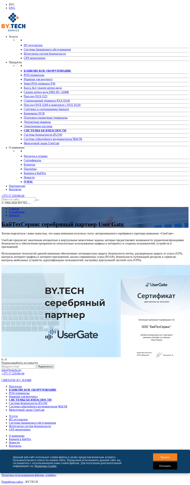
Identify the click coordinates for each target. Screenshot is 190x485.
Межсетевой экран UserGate (41, 143)
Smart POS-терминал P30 (39, 83)
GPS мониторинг (35, 58)
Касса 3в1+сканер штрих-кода (43, 87)
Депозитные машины (37, 122)
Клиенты (29, 164)
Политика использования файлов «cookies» (28, 475)
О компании (16, 211)
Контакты (15, 189)
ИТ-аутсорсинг (33, 45)
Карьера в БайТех (35, 173)
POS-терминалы (34, 75)
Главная (14, 208)
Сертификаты (32, 160)
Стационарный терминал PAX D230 (47, 100)
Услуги (13, 416)
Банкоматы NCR (34, 113)
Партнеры (30, 168)
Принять (165, 457)
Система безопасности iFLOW (43, 134)
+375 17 (12, 195)
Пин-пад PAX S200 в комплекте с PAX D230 (52, 104)
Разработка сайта (12, 481)
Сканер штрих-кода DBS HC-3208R (46, 92)
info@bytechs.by (11, 370)
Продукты (15, 386)
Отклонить (165, 465)
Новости (29, 177)
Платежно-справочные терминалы (46, 117)
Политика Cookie (45, 465)
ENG (12, 7)
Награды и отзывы (36, 156)
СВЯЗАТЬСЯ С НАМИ (16, 380)
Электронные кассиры (38, 126)
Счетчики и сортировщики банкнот (46, 109)
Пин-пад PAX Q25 (35, 96)
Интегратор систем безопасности (45, 53)
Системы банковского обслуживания (47, 49)
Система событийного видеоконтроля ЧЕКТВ (53, 139)
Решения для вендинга (38, 79)
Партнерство (17, 186)
